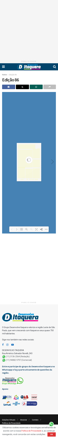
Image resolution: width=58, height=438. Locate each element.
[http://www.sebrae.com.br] (33, 179)
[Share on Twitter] (22, 87)
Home (4, 75)
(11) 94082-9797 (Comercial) (19, 360)
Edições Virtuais (8, 420)
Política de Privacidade (11, 423)
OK (51, 434)
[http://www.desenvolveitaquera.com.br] (26, 146)
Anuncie (23, 420)
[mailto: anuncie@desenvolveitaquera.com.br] (22, 179)
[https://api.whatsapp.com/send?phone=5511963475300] (22, 179)
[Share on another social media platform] (49, 87)
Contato (35, 420)
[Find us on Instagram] (7, 344)
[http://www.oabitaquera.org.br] (27, 179)
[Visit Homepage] (29, 67)
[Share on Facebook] (8, 87)
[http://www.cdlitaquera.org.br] (36, 179)
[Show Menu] (3, 66)
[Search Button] (54, 66)
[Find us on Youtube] (12, 344)
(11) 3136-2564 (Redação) (18, 356)
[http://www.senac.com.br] (31, 179)
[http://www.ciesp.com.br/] (30, 179)
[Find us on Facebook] (3, 344)
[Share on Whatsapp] (36, 87)
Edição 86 (13, 75)
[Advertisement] (29, 29)
